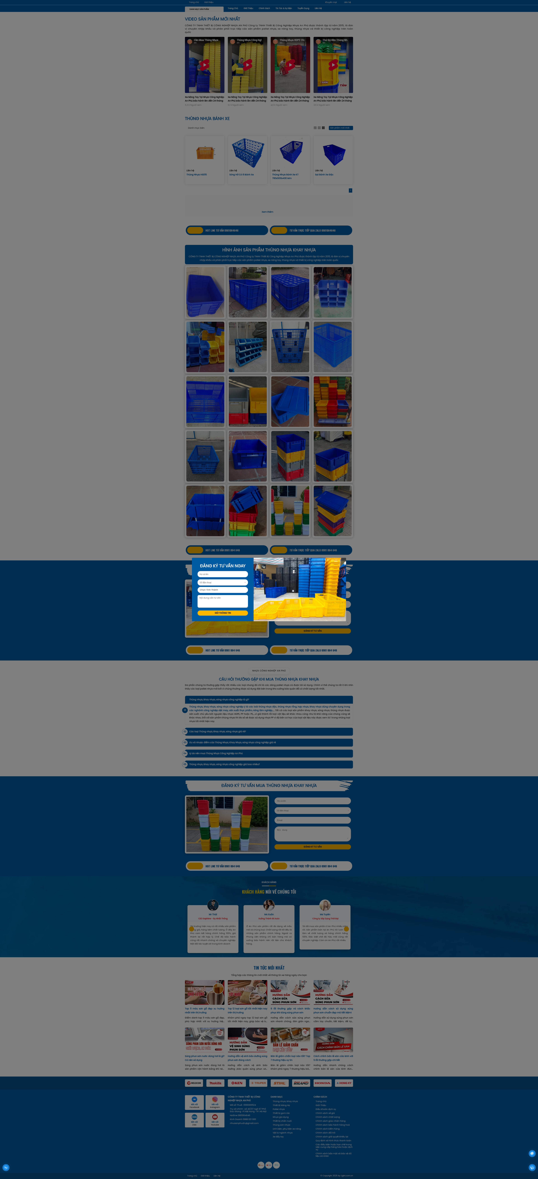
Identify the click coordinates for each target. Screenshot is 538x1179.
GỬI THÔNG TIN (223, 613)
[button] (188, 1083)
